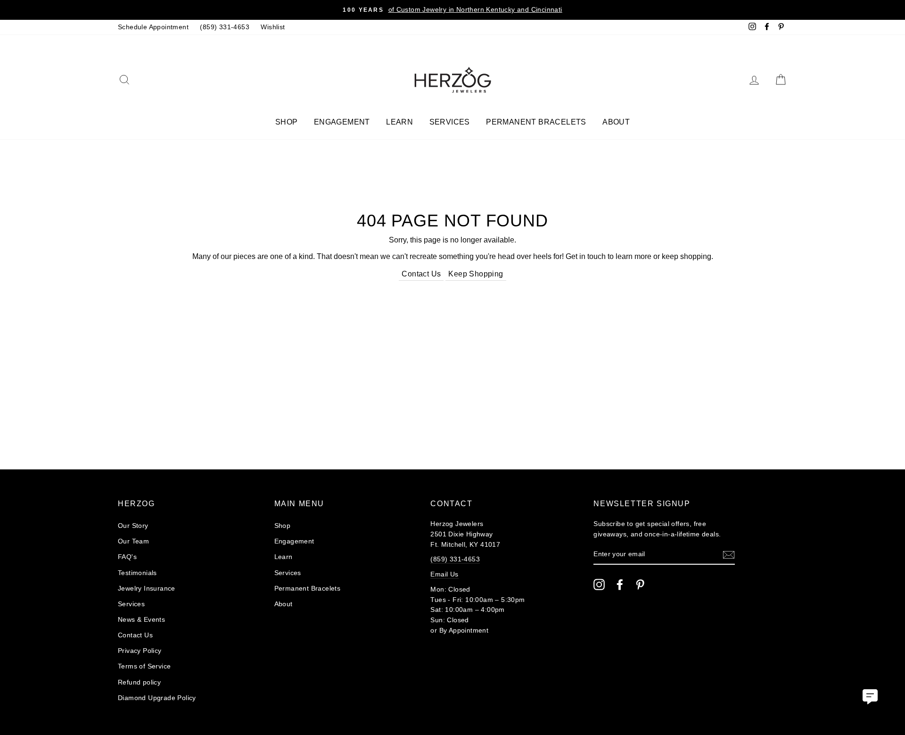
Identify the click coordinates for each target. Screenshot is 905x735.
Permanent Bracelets (536, 122)
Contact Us (421, 274)
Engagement (342, 122)
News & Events (141, 619)
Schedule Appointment (153, 27)
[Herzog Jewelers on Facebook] (619, 584)
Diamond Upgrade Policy (157, 698)
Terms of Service (144, 666)
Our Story (133, 525)
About (616, 122)
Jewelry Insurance (146, 588)
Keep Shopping (475, 274)
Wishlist (273, 27)
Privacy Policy (140, 650)
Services (449, 122)
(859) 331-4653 (224, 27)
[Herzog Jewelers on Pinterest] (640, 584)
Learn (399, 122)
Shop (286, 122)
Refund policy (139, 682)
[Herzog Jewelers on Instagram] (599, 584)
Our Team (133, 541)
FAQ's (127, 556)
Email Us (444, 574)
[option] (452, 10)
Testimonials (137, 572)
